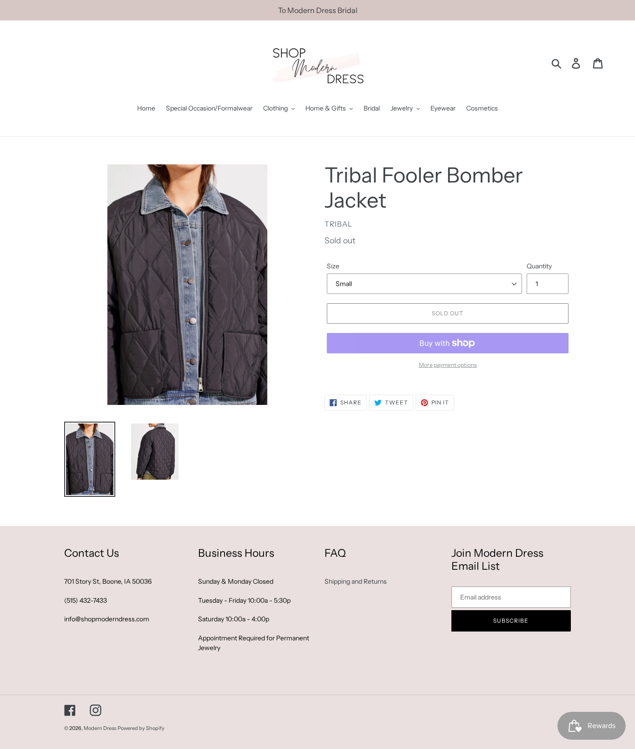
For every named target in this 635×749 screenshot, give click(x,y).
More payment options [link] (448, 364)
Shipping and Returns (355, 581)
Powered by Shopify (141, 728)
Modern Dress (100, 728)
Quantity (539, 266)
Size (333, 266)
